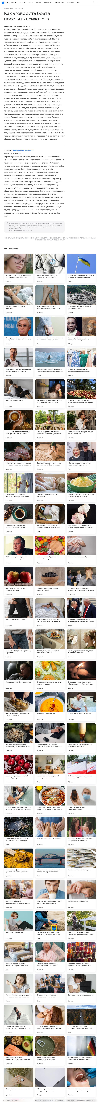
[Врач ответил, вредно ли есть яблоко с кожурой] (18, 581)
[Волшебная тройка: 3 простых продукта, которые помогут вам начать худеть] (50, 800)
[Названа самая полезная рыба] (81, 863)
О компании (9, 1100)
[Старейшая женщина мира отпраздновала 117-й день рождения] (50, 957)
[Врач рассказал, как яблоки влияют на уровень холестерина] (81, 393)
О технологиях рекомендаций (84, 1100)
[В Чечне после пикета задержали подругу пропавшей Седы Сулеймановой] (18, 268)
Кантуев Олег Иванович (23, 150)
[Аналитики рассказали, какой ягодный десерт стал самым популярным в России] (18, 769)
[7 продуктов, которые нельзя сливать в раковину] (50, 644)
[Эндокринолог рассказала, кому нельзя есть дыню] (50, 675)
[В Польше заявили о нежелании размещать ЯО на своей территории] (81, 769)
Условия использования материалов (52, 1100)
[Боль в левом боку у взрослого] (81, 706)
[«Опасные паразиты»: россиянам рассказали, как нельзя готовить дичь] (18, 456)
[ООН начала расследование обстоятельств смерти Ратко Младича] (18, 550)
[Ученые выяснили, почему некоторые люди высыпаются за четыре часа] (18, 1019)
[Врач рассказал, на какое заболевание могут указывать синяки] (50, 300)
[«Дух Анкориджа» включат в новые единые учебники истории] (81, 613)
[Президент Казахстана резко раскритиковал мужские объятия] (18, 331)
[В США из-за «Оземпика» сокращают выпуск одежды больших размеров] (81, 362)
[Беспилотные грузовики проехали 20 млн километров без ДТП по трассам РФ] (81, 1019)
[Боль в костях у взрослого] (81, 894)
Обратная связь (69, 1100)
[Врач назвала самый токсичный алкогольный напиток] (81, 738)
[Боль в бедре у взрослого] (18, 613)
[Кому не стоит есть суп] (50, 706)
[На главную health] (10, 2)
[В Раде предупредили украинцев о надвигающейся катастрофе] (81, 268)
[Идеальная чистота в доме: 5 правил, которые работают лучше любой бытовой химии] (50, 769)
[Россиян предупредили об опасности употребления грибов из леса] (18, 738)
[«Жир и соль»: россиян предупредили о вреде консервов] (50, 1051)
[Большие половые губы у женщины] (18, 300)
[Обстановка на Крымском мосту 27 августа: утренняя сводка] (50, 863)
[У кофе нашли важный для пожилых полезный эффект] (18, 519)
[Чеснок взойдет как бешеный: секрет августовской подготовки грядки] (81, 519)
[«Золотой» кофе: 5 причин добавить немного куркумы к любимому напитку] (18, 863)
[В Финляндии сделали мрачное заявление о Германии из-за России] (81, 1051)
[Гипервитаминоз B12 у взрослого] (18, 675)
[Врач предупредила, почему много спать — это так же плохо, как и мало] (50, 613)
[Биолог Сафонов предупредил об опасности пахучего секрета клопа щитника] (18, 988)
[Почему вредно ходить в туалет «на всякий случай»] (81, 644)
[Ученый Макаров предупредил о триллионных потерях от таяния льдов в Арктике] (50, 362)
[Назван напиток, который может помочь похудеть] (81, 425)
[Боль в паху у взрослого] (18, 925)
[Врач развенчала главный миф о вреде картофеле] (18, 706)
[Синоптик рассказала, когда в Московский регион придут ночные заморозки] (18, 832)
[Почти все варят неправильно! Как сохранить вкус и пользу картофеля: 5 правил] (81, 487)
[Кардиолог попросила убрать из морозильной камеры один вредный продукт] (50, 393)
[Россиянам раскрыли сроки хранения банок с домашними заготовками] (81, 957)
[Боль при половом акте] (18, 393)
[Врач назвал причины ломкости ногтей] (18, 1082)
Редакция (38, 1100)
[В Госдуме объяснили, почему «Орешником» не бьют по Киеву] (81, 675)
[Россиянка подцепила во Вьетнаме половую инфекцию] (18, 487)
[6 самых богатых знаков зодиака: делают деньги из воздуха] (18, 362)
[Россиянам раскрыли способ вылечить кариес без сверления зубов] (81, 1082)
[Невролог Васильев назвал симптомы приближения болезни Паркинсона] (81, 925)
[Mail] (3, 2)
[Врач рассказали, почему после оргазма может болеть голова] (50, 456)
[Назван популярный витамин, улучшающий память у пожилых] (50, 425)
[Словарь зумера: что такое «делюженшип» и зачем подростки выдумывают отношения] (50, 988)
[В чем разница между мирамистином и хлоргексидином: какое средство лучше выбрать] (81, 800)
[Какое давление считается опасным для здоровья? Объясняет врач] (50, 268)
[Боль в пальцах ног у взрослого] (50, 832)
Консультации (8, 8)
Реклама (16, 1100)
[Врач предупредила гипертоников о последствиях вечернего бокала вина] (18, 894)
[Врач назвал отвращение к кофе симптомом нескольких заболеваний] (50, 894)
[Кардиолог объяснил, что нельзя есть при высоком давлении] (18, 425)
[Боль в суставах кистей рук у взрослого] (81, 550)
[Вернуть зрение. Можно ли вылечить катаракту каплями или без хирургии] (50, 1019)
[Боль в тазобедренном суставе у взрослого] (18, 644)
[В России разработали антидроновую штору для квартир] (50, 1082)
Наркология (19, 8)
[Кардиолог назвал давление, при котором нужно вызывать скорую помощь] (18, 800)
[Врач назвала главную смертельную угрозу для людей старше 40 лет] (18, 1051)
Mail (3, 1100)
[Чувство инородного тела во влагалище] (50, 487)
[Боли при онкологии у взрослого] (81, 988)
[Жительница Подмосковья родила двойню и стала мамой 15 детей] (50, 519)
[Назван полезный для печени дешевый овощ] (50, 550)
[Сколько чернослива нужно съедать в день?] (50, 581)
